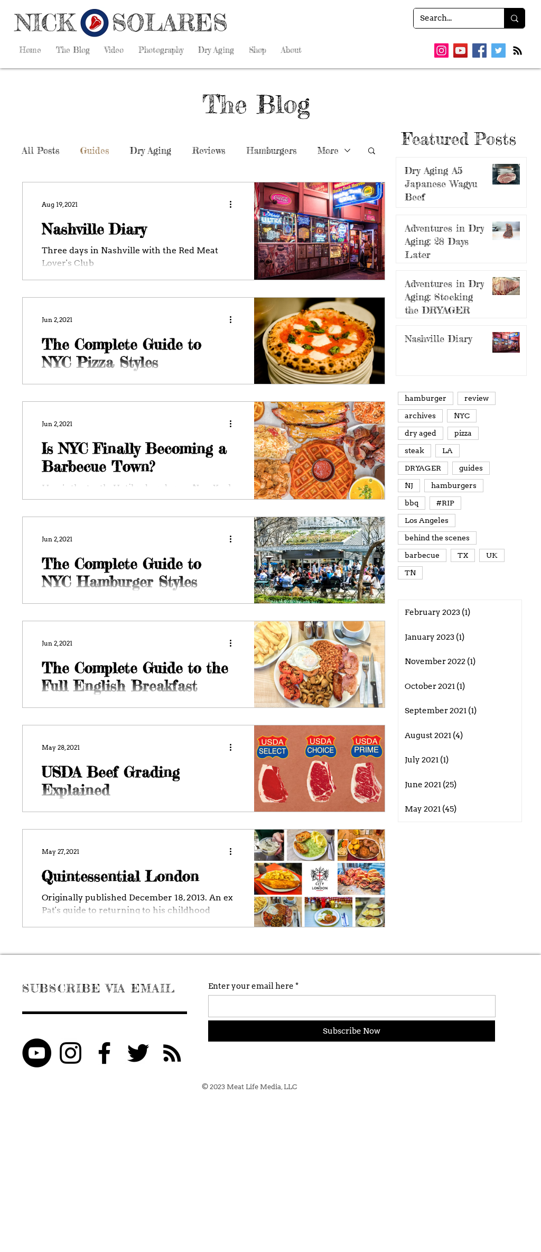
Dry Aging (150, 150)
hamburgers (454, 485)
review (476, 398)
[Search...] (514, 18)
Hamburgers (271, 150)
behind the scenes (437, 537)
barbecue (422, 555)
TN (410, 572)
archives (420, 415)
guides (471, 468)
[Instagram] (441, 50)
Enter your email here (251, 986)
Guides (94, 150)
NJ (409, 485)
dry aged (420, 433)
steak (414, 450)
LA (447, 450)
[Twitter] (498, 50)
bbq (411, 503)
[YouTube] (460, 50)
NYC (462, 415)
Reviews (208, 150)
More (328, 150)
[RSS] (517, 50)
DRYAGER (423, 468)
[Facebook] (479, 50)
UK (492, 555)
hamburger (425, 398)
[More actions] (234, 204)
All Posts (40, 150)
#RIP (445, 503)
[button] (372, 151)
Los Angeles (427, 520)
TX (463, 555)
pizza (463, 433)
